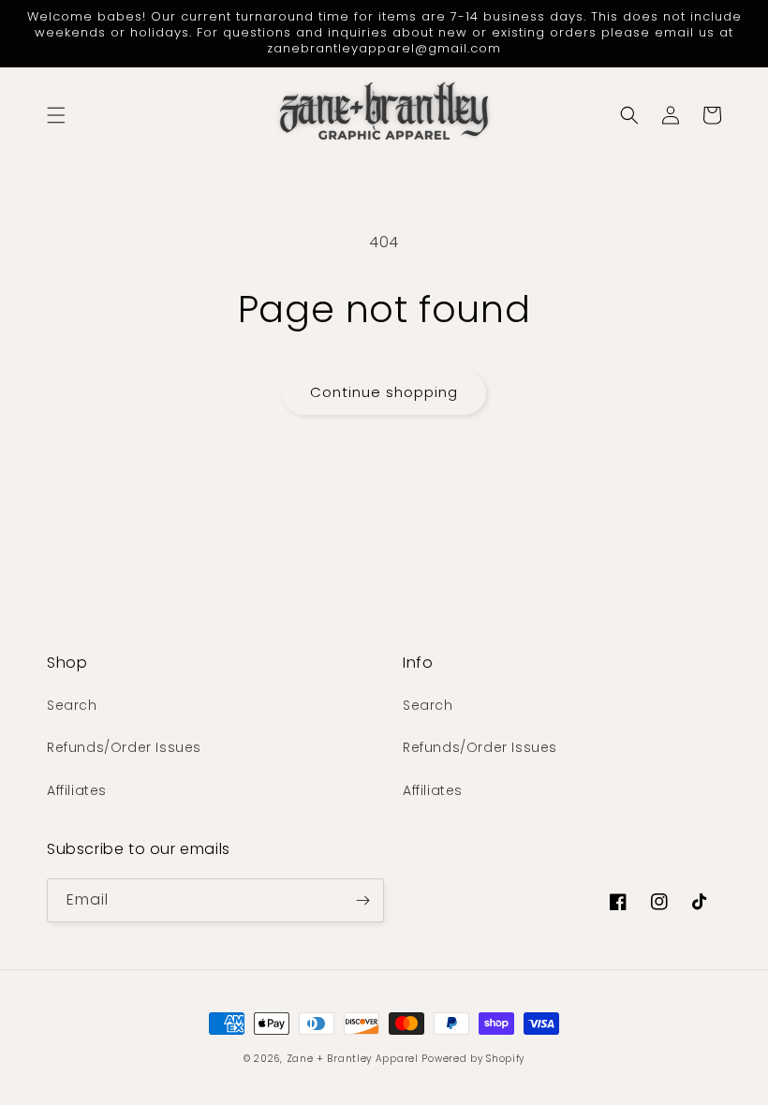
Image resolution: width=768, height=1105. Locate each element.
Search (72, 705)
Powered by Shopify (472, 1059)
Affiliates (77, 790)
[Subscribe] (362, 900)
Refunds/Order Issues (124, 747)
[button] (56, 115)
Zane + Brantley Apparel (354, 1059)
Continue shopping (384, 392)
